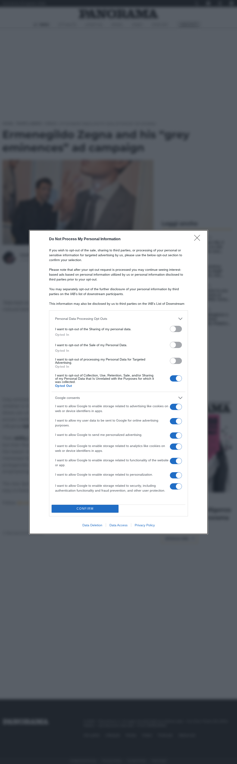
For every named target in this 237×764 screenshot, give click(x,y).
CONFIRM (85, 508)
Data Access (118, 525)
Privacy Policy (145, 525)
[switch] (176, 329)
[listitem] (118, 318)
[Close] (198, 239)
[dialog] (118, 382)
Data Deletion (92, 525)
